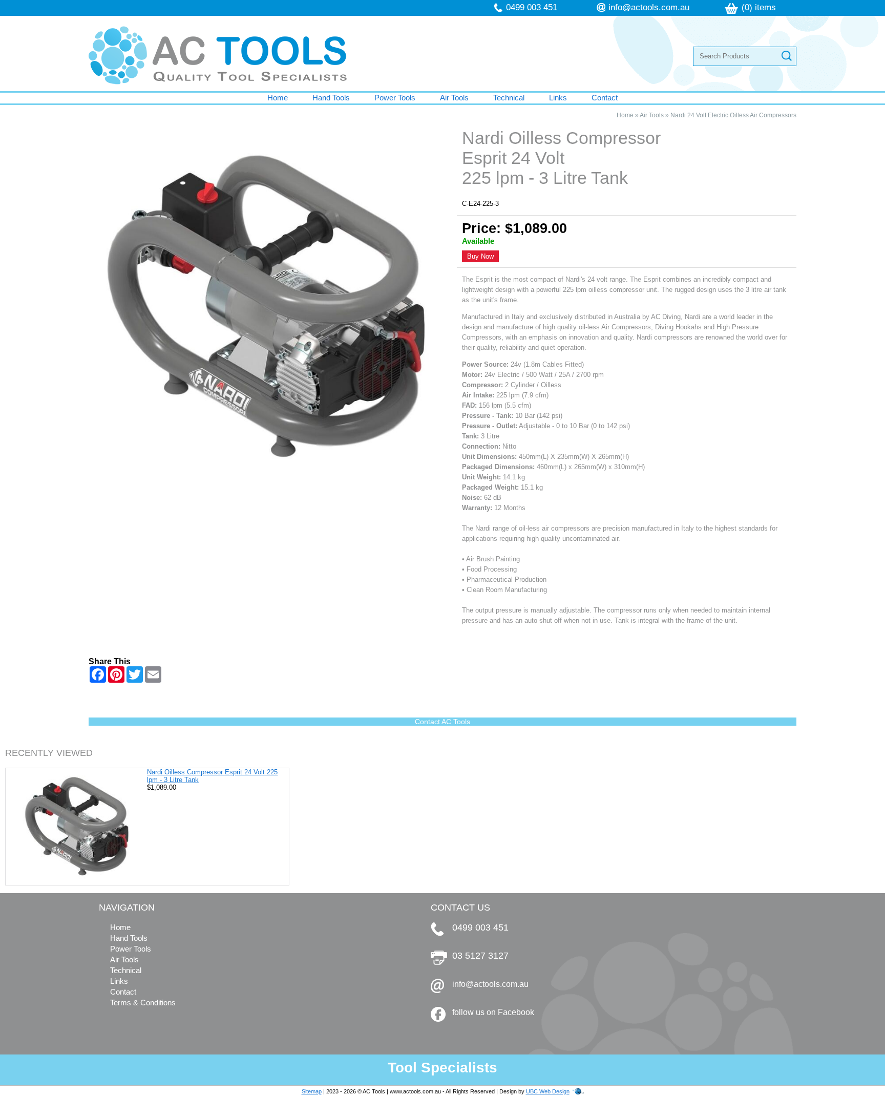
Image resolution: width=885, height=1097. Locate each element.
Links (558, 97)
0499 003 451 (531, 7)
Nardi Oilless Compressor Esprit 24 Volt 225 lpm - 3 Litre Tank (212, 776)
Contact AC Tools (442, 722)
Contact (605, 97)
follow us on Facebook (493, 1012)
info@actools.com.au (648, 7)
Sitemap (312, 1091)
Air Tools (454, 97)
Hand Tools (331, 97)
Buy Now (480, 256)
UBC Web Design (548, 1091)
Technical (508, 97)
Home (277, 97)
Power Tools (394, 97)
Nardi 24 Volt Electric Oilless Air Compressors (733, 115)
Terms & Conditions (143, 1002)
